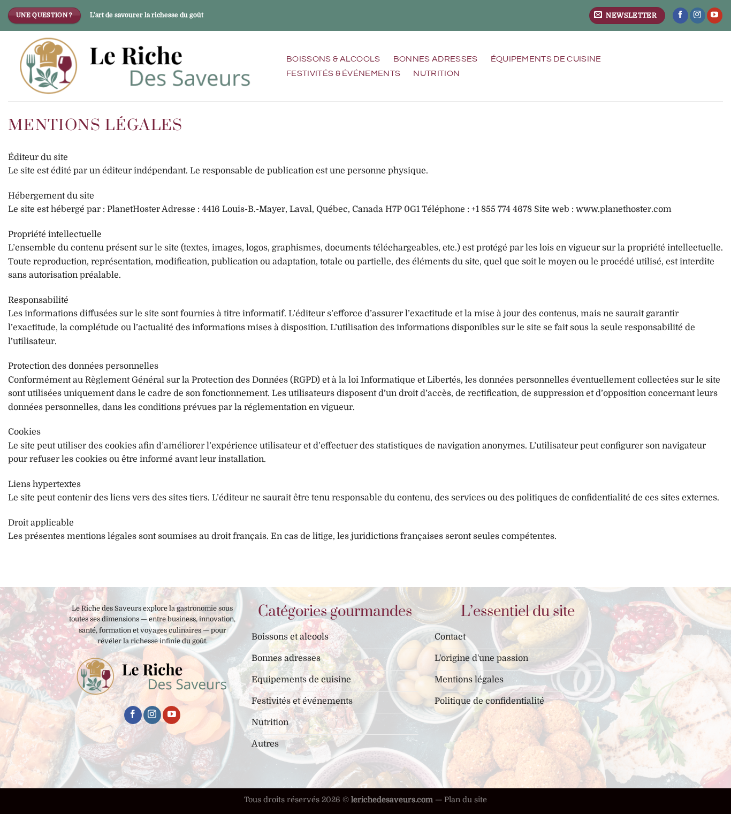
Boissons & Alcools (333, 59)
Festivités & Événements (343, 73)
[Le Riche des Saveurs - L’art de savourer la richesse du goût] (136, 66)
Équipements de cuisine (546, 59)
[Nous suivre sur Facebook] (680, 15)
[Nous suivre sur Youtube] (714, 15)
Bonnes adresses (435, 59)
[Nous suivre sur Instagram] (697, 15)
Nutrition (436, 73)
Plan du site (465, 799)
